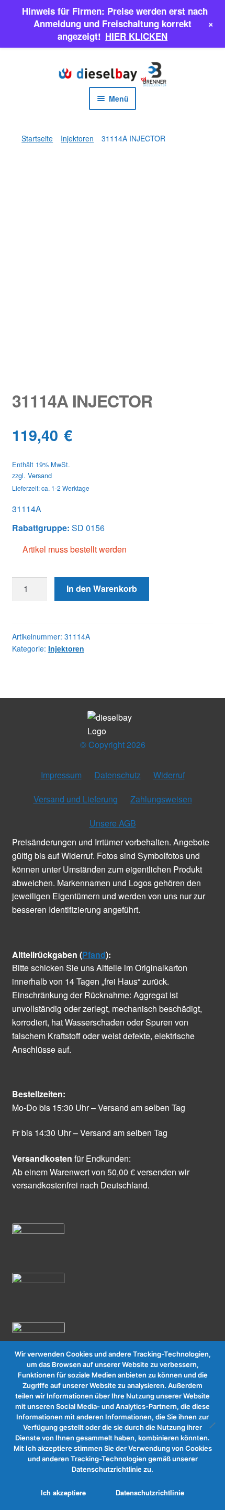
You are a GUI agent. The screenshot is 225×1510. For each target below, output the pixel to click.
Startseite (37, 138)
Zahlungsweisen (161, 799)
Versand (40, 475)
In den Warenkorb (101, 588)
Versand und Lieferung (75, 799)
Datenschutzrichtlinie (150, 1492)
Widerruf (169, 775)
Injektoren (77, 138)
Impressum (61, 775)
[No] (212, 1425)
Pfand (94, 955)
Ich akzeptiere (63, 1492)
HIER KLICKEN (136, 36)
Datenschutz (117, 775)
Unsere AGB (112, 823)
